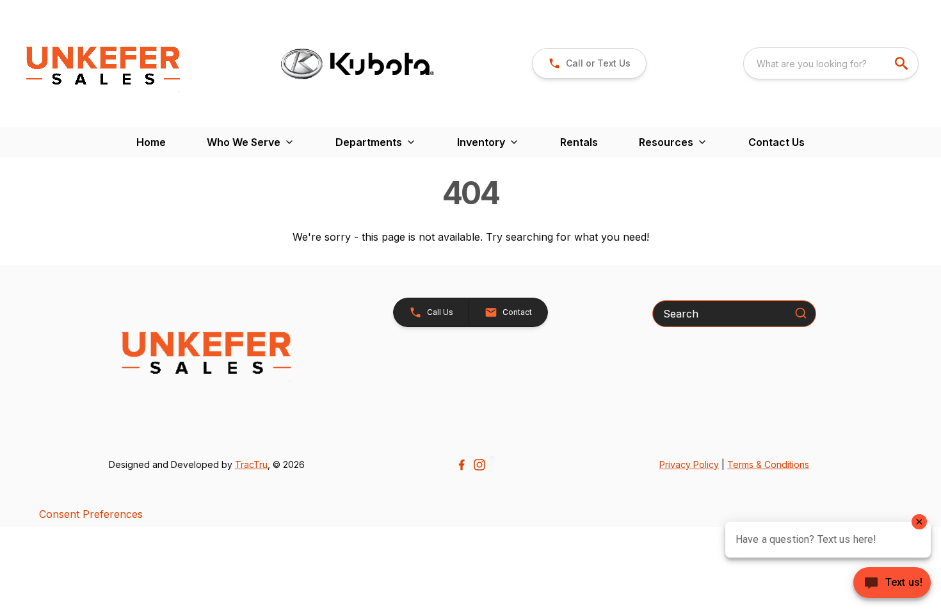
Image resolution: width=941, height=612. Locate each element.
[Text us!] (892, 584)
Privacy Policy (689, 464)
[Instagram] (479, 464)
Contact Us (776, 142)
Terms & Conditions (768, 464)
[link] (589, 63)
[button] (431, 312)
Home (151, 142)
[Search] (800, 313)
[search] (902, 63)
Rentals (579, 142)
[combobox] (831, 63)
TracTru (251, 464)
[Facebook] (461, 464)
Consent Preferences (91, 514)
